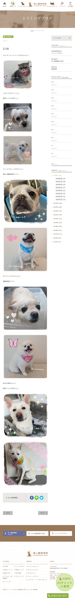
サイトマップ (20, 576)
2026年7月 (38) (61, 181)
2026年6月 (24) (61, 184)
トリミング (7, 581)
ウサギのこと (32, 573)
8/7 (52, 145)
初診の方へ (7, 573)
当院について (8, 569)
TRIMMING (56, 52)
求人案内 (18, 573)
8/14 (52, 98)
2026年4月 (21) (61, 190)
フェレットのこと (33, 576)
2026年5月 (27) (61, 187)
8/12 (52, 106)
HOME (32, 30)
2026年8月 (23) (61, 178)
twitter (41, 498)
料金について (20, 569)
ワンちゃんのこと (33, 566)
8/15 (52, 90)
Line (37, 498)
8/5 (52, 153)
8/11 (52, 113)
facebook (32, 498)
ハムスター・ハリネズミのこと (37, 579)
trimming (9, 36)
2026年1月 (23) (61, 199)
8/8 (52, 137)
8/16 (52, 82)
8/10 (52, 121)
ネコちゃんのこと (33, 569)
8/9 (52, 129)
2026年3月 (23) (61, 193)
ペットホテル (20, 566)
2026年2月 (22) (61, 196)
